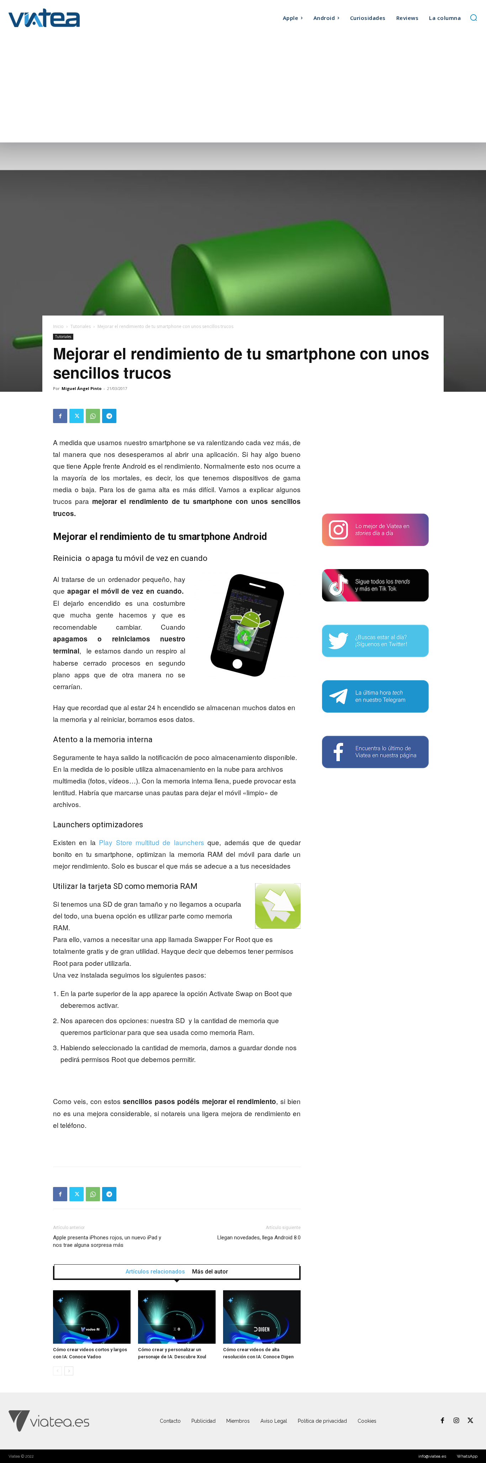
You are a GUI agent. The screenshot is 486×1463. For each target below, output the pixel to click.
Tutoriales (80, 326)
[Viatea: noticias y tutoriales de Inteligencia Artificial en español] (67, 18)
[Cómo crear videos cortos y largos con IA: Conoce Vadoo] (92, 1317)
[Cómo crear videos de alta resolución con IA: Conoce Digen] (262, 1317)
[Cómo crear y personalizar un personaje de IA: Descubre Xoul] (177, 1317)
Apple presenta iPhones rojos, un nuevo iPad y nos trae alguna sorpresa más (107, 1241)
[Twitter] (76, 416)
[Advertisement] (243, 89)
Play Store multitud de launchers (151, 842)
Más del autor (210, 1272)
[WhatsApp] (93, 416)
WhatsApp (467, 1456)
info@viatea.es (432, 1456)
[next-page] (68, 1370)
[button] (473, 17)
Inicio (58, 326)
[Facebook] (60, 416)
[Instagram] (456, 1421)
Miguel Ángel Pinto (81, 388)
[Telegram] (109, 416)
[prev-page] (57, 1370)
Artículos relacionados (155, 1272)
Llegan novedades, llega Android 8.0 (259, 1237)
